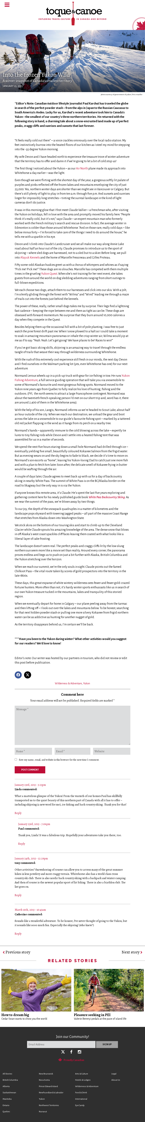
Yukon (86, 683)
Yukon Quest (49, 273)
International (81, 1099)
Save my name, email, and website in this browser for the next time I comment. (59, 759)
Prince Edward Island (48, 1086)
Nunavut (43, 1111)
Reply (18, 813)
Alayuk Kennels (30, 257)
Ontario (6, 1105)
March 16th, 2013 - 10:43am (30, 910)
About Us (115, 1080)
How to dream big (15, 1014)
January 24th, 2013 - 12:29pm (31, 858)
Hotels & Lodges (83, 1080)
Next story (131, 952)
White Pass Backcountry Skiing (107, 497)
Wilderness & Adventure (68, 683)
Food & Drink (81, 1092)
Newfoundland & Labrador (51, 1092)
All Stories (7, 1074)
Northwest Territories (49, 1105)
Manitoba (7, 1099)
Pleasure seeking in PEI (92, 1014)
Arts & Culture (81, 1074)
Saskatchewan (9, 1092)
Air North (82, 168)
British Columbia (10, 1080)
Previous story (17, 952)
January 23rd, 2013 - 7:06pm (34, 824)
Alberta (6, 1086)
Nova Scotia (44, 1080)
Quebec (6, 1111)
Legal (113, 1074)
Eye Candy (80, 1105)
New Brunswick (46, 1074)
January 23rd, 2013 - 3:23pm (30, 785)
